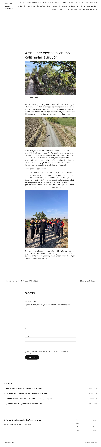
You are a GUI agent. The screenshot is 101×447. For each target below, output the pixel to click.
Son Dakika (71, 6)
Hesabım (50, 2)
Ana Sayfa (22, 2)
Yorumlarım (93, 9)
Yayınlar (54, 9)
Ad (26, 329)
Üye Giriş (79, 6)
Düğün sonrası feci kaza (87, 281)
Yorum (27, 308)
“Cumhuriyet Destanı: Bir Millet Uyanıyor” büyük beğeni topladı (28, 399)
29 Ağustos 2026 (93, 393)
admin (31, 97)
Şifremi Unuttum (52, 6)
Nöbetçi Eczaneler (91, 2)
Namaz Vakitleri (79, 2)
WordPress (94, 442)
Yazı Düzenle (69, 9)
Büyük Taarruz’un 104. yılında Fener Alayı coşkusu (23, 404)
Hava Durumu (42, 2)
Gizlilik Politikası (32, 2)
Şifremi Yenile (63, 6)
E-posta (27, 336)
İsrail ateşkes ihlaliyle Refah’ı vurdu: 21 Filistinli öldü (22, 281)
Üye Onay (94, 6)
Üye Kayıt (87, 6)
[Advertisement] (50, 29)
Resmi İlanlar (32, 6)
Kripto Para (64, 2)
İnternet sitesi (28, 344)
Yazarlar (60, 9)
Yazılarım (86, 9)
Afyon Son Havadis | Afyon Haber (9, 6)
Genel (36, 97)
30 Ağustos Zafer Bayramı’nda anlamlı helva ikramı (23, 388)
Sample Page (41, 6)
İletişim (57, 2)
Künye (71, 2)
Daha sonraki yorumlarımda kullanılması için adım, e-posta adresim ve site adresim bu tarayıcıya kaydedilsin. (47, 352)
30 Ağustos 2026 (93, 388)
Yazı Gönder (78, 9)
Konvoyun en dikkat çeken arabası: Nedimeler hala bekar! (26, 393)
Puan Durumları (21, 6)
